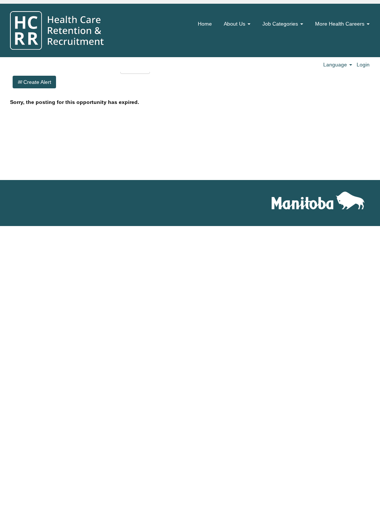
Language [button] (335, 65)
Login (363, 65)
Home (205, 24)
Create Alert (36, 82)
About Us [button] (235, 24)
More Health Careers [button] (340, 24)
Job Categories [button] (280, 24)
